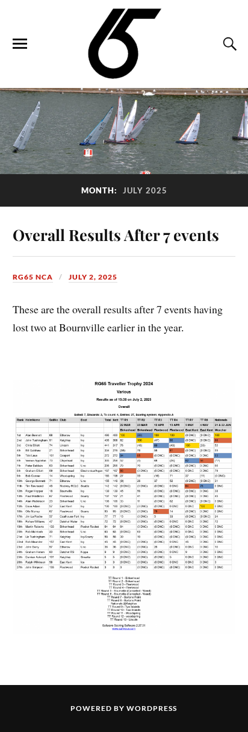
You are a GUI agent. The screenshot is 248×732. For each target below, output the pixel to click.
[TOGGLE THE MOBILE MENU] (20, 44)
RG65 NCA (33, 276)
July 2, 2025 (93, 276)
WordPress (151, 708)
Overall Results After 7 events (116, 234)
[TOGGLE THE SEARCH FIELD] (228, 44)
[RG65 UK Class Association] (124, 43)
